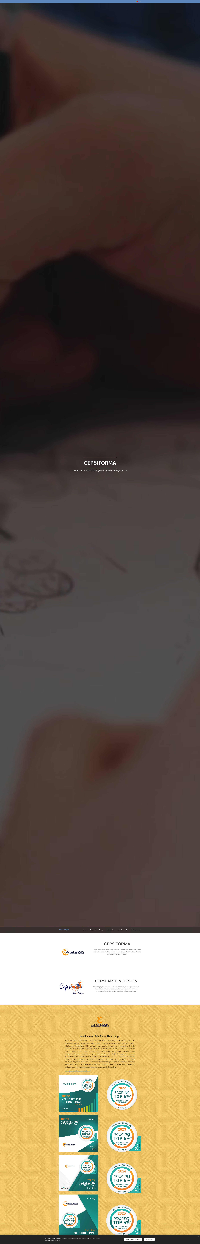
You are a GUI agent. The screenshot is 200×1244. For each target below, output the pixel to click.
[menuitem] (85, 930)
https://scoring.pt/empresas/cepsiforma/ (78, 1071)
